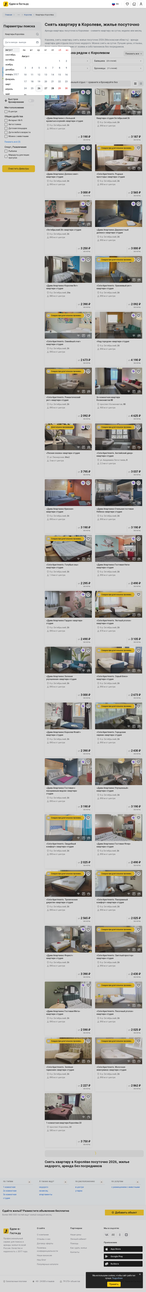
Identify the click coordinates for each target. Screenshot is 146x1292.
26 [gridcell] (39, 88)
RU (117, 4)
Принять (113, 1284)
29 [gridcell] (59, 88)
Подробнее (117, 1278)
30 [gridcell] (66, 88)
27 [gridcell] (45, 88)
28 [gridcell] (52, 88)
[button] (127, 4)
